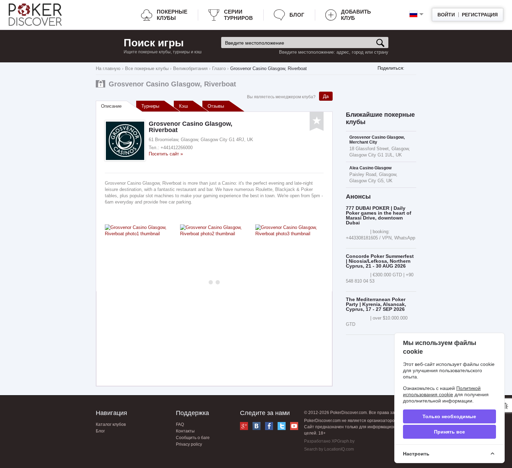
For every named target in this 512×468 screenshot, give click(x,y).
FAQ (180, 424)
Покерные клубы (172, 15)
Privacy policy (189, 444)
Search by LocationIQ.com (329, 449)
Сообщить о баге (193, 437)
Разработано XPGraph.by (329, 441)
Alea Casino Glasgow (370, 168)
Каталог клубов (111, 424)
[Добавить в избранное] (317, 121)
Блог (296, 15)
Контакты (185, 431)
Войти (446, 14)
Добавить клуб (356, 15)
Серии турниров (238, 15)
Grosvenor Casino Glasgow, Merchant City (377, 140)
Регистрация (480, 14)
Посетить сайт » (166, 153)
